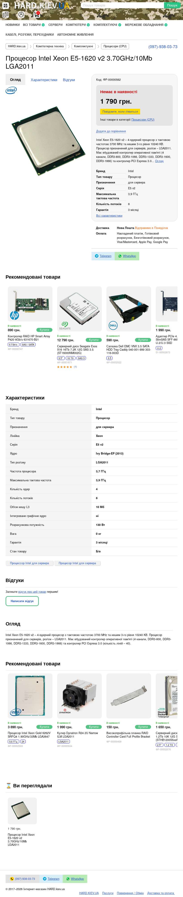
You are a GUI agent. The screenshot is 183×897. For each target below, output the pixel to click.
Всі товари (32, 25)
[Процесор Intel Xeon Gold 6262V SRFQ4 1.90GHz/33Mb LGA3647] (30, 695)
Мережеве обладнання (144, 25)
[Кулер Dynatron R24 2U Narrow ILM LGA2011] (79, 695)
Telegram (105, 256)
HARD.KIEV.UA (89, 893)
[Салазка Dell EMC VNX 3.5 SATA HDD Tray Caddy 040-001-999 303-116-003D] (128, 308)
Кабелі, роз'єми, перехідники (30, 35)
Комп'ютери (76, 25)
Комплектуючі (105, 25)
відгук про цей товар (32, 592)
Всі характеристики (109, 216)
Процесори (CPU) (142, 119)
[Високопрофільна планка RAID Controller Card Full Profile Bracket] (128, 695)
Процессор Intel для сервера (29, 563)
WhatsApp (129, 256)
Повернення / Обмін (130, 893)
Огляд (15, 79)
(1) (75, 366)
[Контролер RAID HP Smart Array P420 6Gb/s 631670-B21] (30, 303)
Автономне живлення (75, 35)
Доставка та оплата (161, 893)
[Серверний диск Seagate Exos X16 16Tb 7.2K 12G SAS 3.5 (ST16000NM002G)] (79, 308)
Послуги (107, 893)
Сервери (55, 25)
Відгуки (69, 79)
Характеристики (44, 79)
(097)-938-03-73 (162, 46)
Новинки (13, 25)
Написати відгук (22, 601)
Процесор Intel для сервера (77, 563)
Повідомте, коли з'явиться (120, 111)
